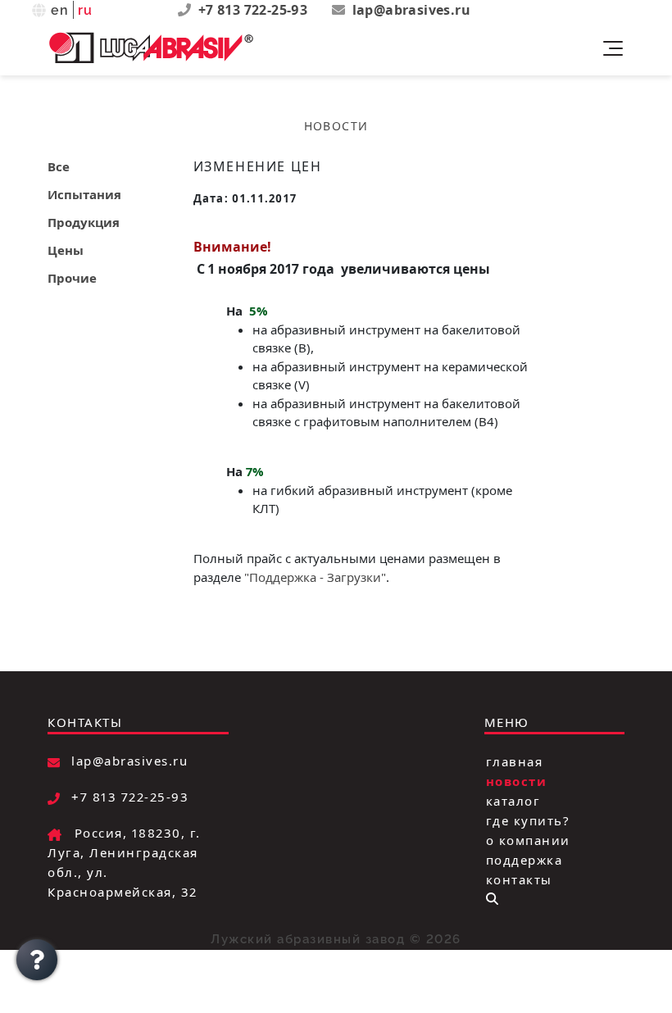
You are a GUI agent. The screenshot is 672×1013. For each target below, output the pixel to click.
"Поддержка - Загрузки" (315, 577)
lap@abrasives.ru (411, 10)
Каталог (513, 800)
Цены (66, 250)
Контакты (519, 878)
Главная (514, 760)
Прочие (72, 278)
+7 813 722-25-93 (254, 10)
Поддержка (524, 859)
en (60, 10)
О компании (528, 839)
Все (59, 166)
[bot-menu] (492, 898)
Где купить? (528, 819)
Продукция (84, 222)
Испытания (84, 194)
